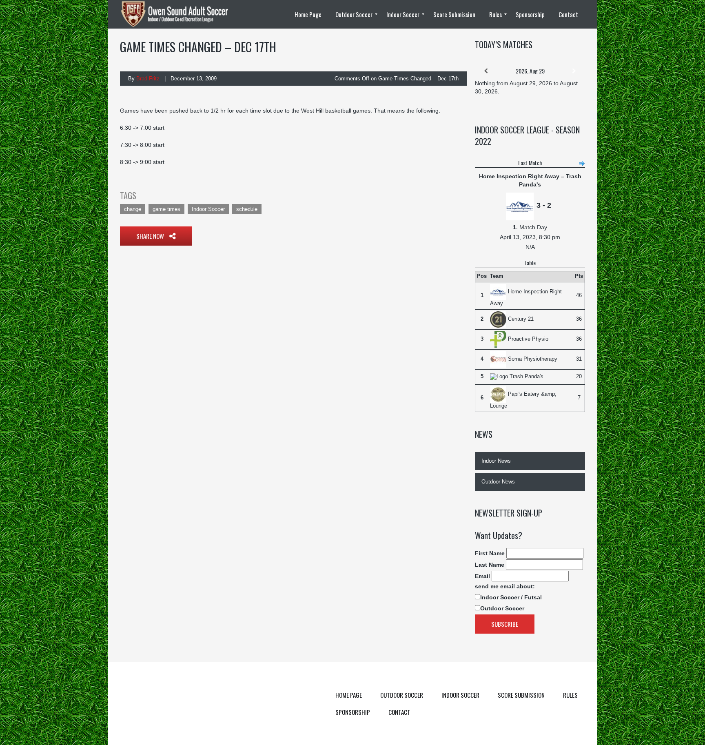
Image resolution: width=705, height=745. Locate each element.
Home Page (348, 694)
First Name (490, 553)
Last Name (489, 564)
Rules (570, 694)
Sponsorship (352, 711)
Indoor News (496, 461)
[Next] (574, 71)
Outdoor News (498, 482)
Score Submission (521, 694)
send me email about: (505, 586)
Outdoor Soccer (502, 608)
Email (482, 576)
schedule (246, 209)
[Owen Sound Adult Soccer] (179, 14)
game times (166, 209)
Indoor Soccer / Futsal (511, 597)
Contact (399, 711)
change (132, 209)
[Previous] (486, 71)
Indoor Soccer (208, 209)
